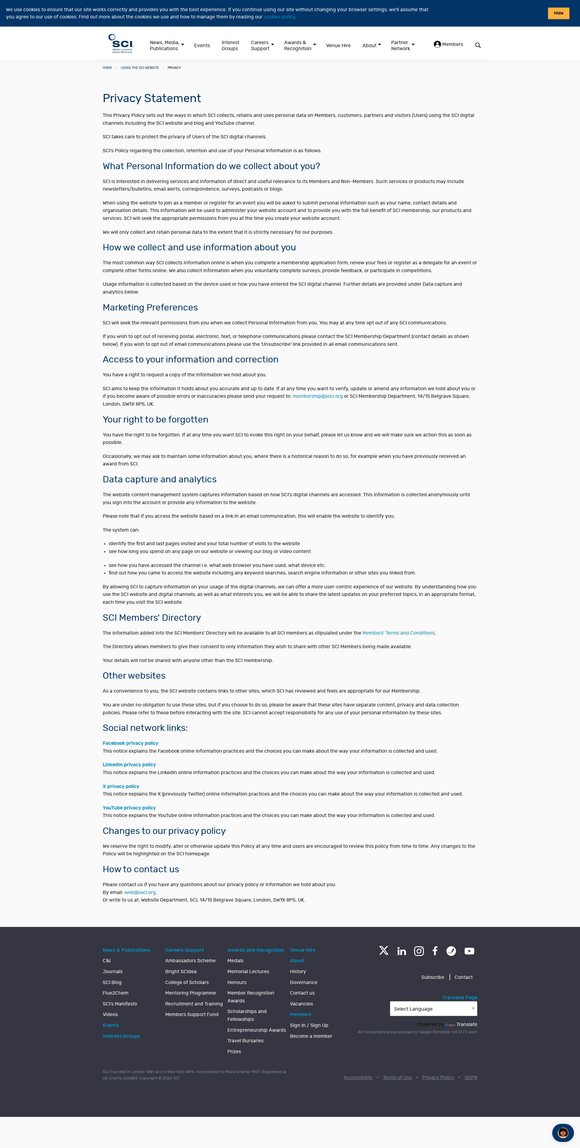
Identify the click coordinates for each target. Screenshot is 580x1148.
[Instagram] (419, 951)
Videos (110, 1014)
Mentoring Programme (190, 993)
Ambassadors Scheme (190, 960)
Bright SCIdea (181, 971)
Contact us (302, 993)
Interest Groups (230, 45)
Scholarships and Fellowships (247, 1015)
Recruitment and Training (194, 1004)
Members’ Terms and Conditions (398, 633)
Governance (303, 982)
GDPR (471, 1077)
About (369, 45)
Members (452, 44)
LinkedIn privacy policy (129, 764)
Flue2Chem (115, 993)
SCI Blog (112, 982)
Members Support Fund (192, 1014)
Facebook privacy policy (130, 743)
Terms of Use (397, 1077)
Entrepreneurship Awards (256, 1030)
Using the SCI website (140, 67)
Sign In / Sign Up (309, 1025)
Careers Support (260, 45)
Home (107, 67)
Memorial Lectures (248, 971)
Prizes (234, 1051)
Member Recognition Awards (250, 997)
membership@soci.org (318, 396)
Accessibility (358, 1077)
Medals (235, 960)
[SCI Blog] (451, 951)
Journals (113, 971)
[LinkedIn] (402, 951)
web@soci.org (140, 892)
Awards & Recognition (297, 45)
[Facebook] (435, 951)
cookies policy (279, 16)
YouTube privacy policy (129, 808)
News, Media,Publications (164, 45)
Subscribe (432, 977)
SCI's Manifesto (120, 1004)
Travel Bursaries (245, 1040)
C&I (107, 960)
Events (202, 45)
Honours (236, 982)
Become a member (311, 1036)
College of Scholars (187, 982)
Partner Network (400, 45)
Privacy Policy (438, 1077)
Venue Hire (338, 45)
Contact (464, 977)
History (298, 971)
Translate (466, 1024)
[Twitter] (384, 953)
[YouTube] (469, 951)
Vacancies (301, 1004)
